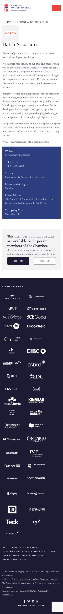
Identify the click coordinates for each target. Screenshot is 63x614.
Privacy (17, 555)
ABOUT (6, 547)
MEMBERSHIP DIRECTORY (15, 551)
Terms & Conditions (32, 555)
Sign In (18, 261)
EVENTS (14, 547)
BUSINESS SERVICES (29, 547)
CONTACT (52, 551)
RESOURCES (34, 551)
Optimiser (38, 605)
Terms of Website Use (14, 559)
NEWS (44, 551)
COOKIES (7, 555)
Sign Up (45, 261)
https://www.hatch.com (17, 154)
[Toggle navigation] (56, 8)
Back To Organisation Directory (27, 22)
